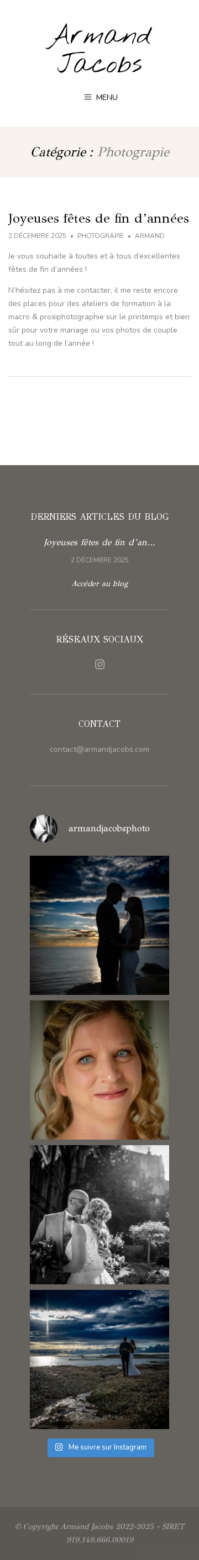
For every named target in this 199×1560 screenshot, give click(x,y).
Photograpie (100, 235)
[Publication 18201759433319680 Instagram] (99, 925)
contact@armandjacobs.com (99, 749)
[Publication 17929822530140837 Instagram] (99, 1070)
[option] (99, 549)
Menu (106, 97)
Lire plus (99, 549)
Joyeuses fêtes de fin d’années (98, 218)
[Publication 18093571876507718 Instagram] (99, 1214)
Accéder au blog (99, 583)
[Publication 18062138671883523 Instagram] (99, 1359)
